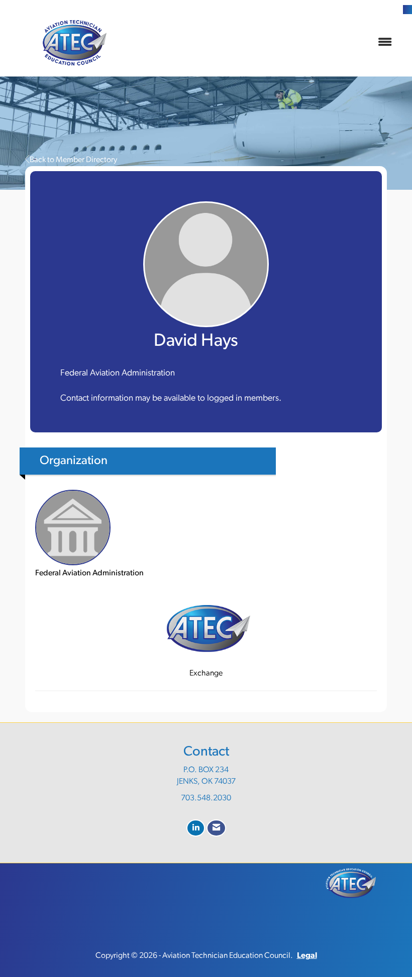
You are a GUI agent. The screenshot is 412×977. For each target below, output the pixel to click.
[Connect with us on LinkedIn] (195, 828)
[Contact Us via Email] (216, 828)
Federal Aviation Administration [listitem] (89, 573)
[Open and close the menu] (270, 43)
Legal (307, 956)
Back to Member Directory (73, 160)
